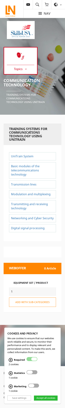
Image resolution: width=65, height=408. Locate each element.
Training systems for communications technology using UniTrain (25, 98)
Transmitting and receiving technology (29, 206)
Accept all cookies (45, 398)
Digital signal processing (28, 228)
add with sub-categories (32, 302)
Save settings (19, 398)
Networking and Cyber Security (32, 218)
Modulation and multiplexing (31, 194)
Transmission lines (23, 184)
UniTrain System (22, 156)
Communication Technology (22, 82)
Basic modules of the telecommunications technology (25, 170)
